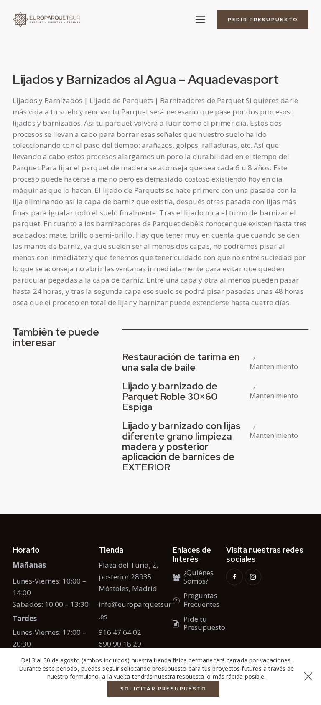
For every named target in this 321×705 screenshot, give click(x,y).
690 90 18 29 (120, 644)
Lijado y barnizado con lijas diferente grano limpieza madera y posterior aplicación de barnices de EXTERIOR (181, 447)
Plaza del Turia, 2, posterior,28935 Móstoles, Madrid (128, 576)
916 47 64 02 (120, 632)
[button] (200, 19)
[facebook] (234, 577)
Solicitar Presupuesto (163, 688)
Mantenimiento (274, 366)
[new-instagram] (253, 577)
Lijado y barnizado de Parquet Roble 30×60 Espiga (169, 396)
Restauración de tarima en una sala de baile (181, 362)
